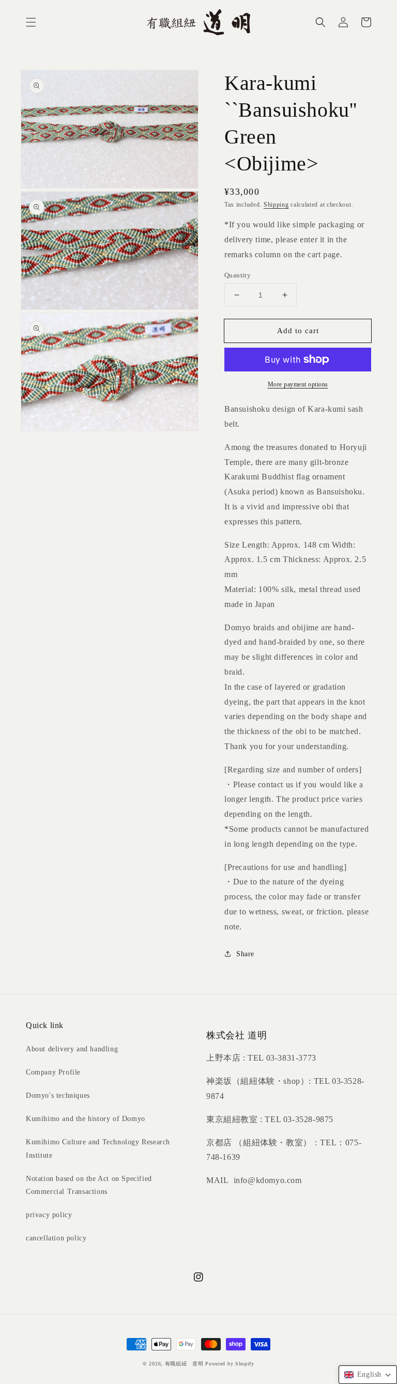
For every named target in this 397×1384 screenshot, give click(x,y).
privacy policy (49, 1215)
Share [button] (245, 954)
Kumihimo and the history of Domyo (85, 1119)
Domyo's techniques (58, 1095)
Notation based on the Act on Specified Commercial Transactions (89, 1185)
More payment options (298, 384)
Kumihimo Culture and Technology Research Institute (98, 1148)
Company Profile (53, 1072)
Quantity (237, 275)
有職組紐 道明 (184, 1363)
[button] (31, 22)
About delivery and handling (72, 1049)
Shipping (276, 204)
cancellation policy (56, 1238)
